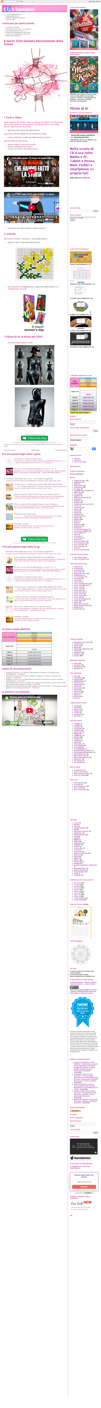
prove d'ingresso (80, 786)
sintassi (76, 539)
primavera (77, 526)
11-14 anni (77, 883)
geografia (77, 652)
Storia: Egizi (78, 590)
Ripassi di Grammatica (13, 36)
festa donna (36, 444)
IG (81, 178)
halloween (77, 759)
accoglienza (78, 770)
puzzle (76, 698)
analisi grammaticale (81, 497)
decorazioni (78, 688)
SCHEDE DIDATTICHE (34, 652)
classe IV (24, 444)
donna (10, 144)
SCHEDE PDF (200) (88, 406)
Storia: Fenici (78, 594)
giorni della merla (80, 754)
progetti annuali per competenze (85, 865)
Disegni (76, 679)
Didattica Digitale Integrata (15, 18)
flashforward (78, 516)
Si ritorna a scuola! (12, 27)
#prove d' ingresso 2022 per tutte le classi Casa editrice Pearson (36, 494)
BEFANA (76, 734)
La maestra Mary (89, 984)
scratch (76, 712)
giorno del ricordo (80, 604)
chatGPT (77, 846)
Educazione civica (80, 573)
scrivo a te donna (15, 149)
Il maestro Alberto (90, 982)
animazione (78, 843)
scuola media (78, 900)
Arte (75, 676)
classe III (18, 444)
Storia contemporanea (81, 583)
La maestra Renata (76, 982)
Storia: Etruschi (79, 592)
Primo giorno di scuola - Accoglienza (19, 29)
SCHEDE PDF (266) (88, 397)
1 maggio (77, 723)
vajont (76, 873)
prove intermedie (80, 789)
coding (76, 706)
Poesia (60, 444)
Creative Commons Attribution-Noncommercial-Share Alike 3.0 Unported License (83, 991)
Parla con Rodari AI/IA (81, 559)
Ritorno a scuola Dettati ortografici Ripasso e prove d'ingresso (36, 504)
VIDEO (6, 446)
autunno (77, 502)
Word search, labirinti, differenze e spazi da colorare (32, 606)
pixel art (54, 444)
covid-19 (77, 850)
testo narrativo (79, 544)
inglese (76, 860)
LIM (75, 838)
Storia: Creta (78, 589)
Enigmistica (78, 482)
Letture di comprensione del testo (18, 34)
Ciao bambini (9, 637)
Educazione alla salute (82, 642)
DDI (75, 829)
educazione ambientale (82, 649)
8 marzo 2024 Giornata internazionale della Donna (33, 42)
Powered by (79, 1193)
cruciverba (77, 507)
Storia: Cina (78, 587)
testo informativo (80, 543)
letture (76, 521)
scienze (76, 656)
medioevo (77, 607)
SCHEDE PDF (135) (88, 409)
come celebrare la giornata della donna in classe (29, 137)
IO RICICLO (77, 644)
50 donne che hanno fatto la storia (23, 228)
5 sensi (76, 823)
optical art (77, 693)
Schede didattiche (12, 16)
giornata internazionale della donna (24, 130)
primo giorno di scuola (82, 773)
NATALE (76, 737)
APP (75, 824)
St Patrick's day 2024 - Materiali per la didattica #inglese (33, 597)
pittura (76, 695)
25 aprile (77, 568)
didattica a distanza (80, 853)
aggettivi (77, 495)
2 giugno (77, 567)
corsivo (76, 506)
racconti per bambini (81, 531)
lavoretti (48, 444)
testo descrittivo (80, 541)
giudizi (76, 858)
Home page (35, 450)
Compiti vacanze (79, 480)
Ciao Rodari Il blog (80, 557)
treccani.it (77, 460)
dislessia (77, 855)
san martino (78, 538)
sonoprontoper (79, 872)
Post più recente (9, 450)
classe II (12, 444)
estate (76, 512)
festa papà (77, 747)
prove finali (78, 788)
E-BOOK (34, 649)
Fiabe (76, 484)
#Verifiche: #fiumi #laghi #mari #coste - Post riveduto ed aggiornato (29, 479)
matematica (78, 667)
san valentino (78, 762)
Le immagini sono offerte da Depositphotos (80, 1167)
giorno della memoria (81, 605)
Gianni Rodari (78, 485)
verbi (76, 548)
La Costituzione (79, 577)
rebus (76, 534)
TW (88, 178)
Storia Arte (77, 582)
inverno (76, 517)
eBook (76, 511)
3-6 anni (76, 884)
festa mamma (78, 745)
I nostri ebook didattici (14, 14)
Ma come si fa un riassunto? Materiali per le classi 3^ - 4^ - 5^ (35, 469)
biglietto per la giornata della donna (39, 286)
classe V (30, 444)
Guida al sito (10, 19)
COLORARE (77, 678)
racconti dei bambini (81, 529)
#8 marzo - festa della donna (34, 239)
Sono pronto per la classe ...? (16, 30)
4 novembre (78, 570)
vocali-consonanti (80, 549)
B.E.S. (75, 826)
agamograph (78, 684)
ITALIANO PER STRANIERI (82, 490)
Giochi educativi (79, 834)
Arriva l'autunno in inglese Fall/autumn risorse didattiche (34, 557)
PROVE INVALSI (79, 783)
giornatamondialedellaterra (83, 752)
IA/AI (75, 836)
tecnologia (77, 714)
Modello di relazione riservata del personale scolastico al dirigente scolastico (86, 1101)
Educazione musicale (81, 831)
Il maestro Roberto (76, 984)
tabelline (77, 668)
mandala (77, 863)
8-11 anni (77, 888)
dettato (76, 509)
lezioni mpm (78, 861)
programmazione (80, 868)
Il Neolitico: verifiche (21, 524)
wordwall (77, 875)
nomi (75, 522)
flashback (77, 514)
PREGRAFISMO (78, 681)
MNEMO (76, 840)
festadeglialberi (79, 749)
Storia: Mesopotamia (81, 599)
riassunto (77, 536)
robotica (77, 711)
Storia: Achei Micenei (81, 585)
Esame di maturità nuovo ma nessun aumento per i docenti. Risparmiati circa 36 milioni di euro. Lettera (86, 1086)
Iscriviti (84, 1187)
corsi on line (78, 848)
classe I (7, 444)
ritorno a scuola (79, 775)
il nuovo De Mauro (80, 462)
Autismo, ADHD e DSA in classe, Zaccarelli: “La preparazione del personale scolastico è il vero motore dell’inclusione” (85, 1093)
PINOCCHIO (77, 492)
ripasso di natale (80, 870)
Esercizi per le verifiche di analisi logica (28, 459)
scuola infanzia (79, 898)
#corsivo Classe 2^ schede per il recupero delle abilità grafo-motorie (38, 484)
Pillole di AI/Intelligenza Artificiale (18, 32)
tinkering (77, 716)
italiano (43, 444)
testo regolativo (79, 546)
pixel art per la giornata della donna (24, 242)
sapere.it (77, 458)
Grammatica (78, 487)
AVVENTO (77, 730)
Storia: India (78, 597)
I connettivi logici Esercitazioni (25, 514)
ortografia (77, 524)
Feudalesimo (78, 575)
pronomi (77, 528)
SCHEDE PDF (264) (88, 400)
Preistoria (77, 578)
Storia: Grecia (78, 595)
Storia (76, 580)
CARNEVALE (78, 735)
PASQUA (76, 739)
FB (86, 178)
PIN (84, 178)
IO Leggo (77, 489)
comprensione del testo (82, 504)
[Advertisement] (85, 192)
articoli (76, 499)
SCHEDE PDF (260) (88, 403)
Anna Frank (78, 572)
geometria (77, 665)
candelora (77, 740)
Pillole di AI (79, 108)
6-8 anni (77, 886)
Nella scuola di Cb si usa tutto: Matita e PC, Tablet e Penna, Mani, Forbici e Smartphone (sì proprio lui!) (82, 161)
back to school (79, 772)
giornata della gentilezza (83, 750)
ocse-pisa (77, 784)
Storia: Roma (78, 600)
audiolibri (77, 501)
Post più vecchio (61, 450)
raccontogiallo (79, 533)
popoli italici (78, 609)
